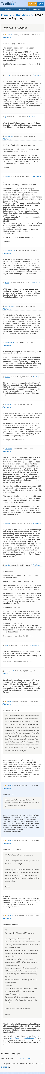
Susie (6, 645)
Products (7, 9)
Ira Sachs (8, 404)
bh (5, 117)
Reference (7, 37)
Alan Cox (7, 565)
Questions (23, 15)
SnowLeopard (9, 671)
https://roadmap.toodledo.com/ (23, 1038)
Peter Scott (8, 449)
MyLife (7, 283)
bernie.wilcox (9, 136)
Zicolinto (7, 377)
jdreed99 (7, 523)
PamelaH (10, 701)
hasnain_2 (10, 35)
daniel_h (7, 176)
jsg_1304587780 (10, 250)
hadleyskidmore (10, 342)
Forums (6, 15)
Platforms (37, 9)
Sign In (40, 4)
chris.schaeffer (10, 306)
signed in (5, 1067)
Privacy (6, 1073)
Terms (13, 1073)
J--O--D (7, 75)
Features (22, 9)
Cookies (21, 1073)
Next (30, 1058)
